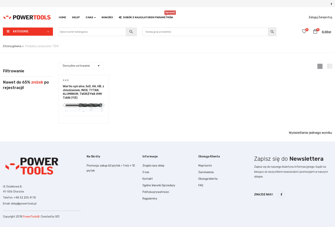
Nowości (107, 17)
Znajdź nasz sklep (153, 165)
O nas (145, 172)
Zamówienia (206, 172)
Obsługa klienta (208, 178)
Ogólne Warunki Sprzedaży (158, 185)
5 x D (66, 80)
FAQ (200, 185)
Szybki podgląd (83, 106)
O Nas (90, 17)
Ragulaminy (149, 198)
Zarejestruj (325, 17)
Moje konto (205, 165)
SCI (57, 216)
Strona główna (12, 46)
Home (62, 17)
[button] (315, 32)
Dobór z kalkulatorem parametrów (148, 16)
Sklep (76, 17)
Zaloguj (313, 17)
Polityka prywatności (155, 192)
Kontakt (147, 178)
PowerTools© (31, 216)
